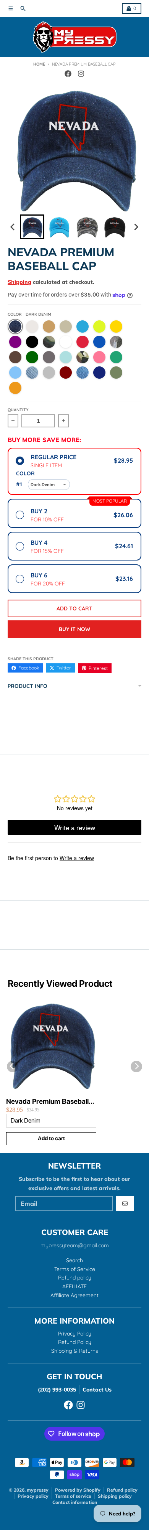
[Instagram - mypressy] (81, 74)
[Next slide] (136, 226)
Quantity (18, 409)
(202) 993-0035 (57, 1389)
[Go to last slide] (13, 226)
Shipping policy (115, 1496)
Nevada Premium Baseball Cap (47, 1101)
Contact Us (97, 1389)
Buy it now (74, 629)
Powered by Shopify (77, 1490)
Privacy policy (33, 1496)
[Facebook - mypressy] (68, 74)
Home (39, 64)
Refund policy (122, 1490)
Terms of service (73, 1496)
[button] (32, 226)
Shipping (19, 282)
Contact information (74, 1502)
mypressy (38, 1490)
